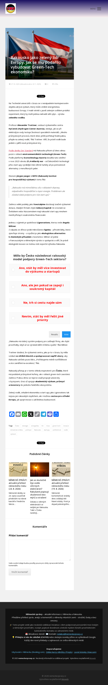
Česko (17, 426)
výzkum (13, 434)
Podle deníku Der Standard (21, 150)
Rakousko (37, 430)
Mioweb (92, 658)
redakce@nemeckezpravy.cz (70, 634)
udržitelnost (57, 430)
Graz (48, 426)
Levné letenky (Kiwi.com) (85, 652)
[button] (42, 269)
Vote (66, 334)
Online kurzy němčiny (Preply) (59, 652)
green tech (56, 426)
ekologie (25, 426)
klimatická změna (16, 430)
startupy (47, 430)
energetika (35, 426)
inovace (66, 426)
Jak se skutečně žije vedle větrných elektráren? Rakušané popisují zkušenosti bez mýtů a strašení (39, 489)
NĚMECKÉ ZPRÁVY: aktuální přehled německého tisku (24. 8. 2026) (18, 484)
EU (42, 426)
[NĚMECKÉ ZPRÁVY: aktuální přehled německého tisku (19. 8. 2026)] (61, 469)
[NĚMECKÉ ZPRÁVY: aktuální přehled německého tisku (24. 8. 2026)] (18, 469)
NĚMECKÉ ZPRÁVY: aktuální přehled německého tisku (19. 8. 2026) (61, 484)
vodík (66, 430)
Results (54, 334)
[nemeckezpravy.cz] (10, 8)
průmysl (28, 430)
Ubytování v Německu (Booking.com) (28, 652)
